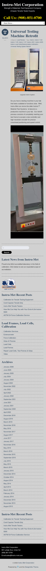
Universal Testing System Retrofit (21, 46)
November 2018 (9, 425)
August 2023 (8, 383)
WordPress (18, 567)
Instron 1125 (14, 42)
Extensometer (9, 334)
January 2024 (9, 379)
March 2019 (8, 422)
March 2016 (8, 451)
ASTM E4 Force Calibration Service (17, 315)
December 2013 (9, 500)
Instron (32, 40)
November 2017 (9, 431)
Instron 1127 (22, 42)
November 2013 (9, 503)
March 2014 (8, 490)
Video (6, 354)
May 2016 (7, 448)
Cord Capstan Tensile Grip (13, 303)
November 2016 (9, 444)
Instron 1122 (38, 40)
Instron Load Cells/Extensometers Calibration (24, 44)
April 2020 (7, 412)
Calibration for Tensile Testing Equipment (18, 299)
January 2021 (9, 405)
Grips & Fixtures (10, 341)
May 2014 (7, 483)
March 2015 (8, 467)
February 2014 (9, 493)
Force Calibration (10, 338)
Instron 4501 (31, 42)
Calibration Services (11, 331)
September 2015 (10, 457)
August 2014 (8, 480)
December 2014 (9, 474)
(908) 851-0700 (7, 552)
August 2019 (8, 418)
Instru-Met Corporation (22, 4)
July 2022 (7, 389)
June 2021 (7, 402)
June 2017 (7, 438)
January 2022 (9, 396)
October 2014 (9, 477)
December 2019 (9, 415)
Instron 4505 (39, 42)
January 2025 (9, 373)
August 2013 (8, 506)
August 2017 (8, 435)
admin (6, 38)
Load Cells (7, 344)
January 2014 (9, 496)
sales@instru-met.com (14, 555)
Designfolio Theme (31, 567)
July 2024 (7, 376)
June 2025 (7, 370)
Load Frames (21, 40)
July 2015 (7, 461)
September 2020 (10, 409)
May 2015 (7, 464)
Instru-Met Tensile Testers (13, 306)
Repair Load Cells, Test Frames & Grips (18, 351)
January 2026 (9, 367)
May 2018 (7, 428)
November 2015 (9, 454)
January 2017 (9, 441)
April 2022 (7, 392)
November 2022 (9, 386)
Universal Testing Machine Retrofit (25, 33)
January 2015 (9, 470)
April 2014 (7, 487)
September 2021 (10, 399)
